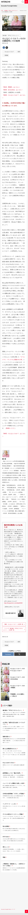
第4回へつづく (10, 428)
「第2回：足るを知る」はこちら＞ (12, 90)
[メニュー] (26, 1)
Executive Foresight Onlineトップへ (7, 909)
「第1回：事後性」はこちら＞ (11, 87)
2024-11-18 (5, 43)
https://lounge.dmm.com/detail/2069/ (13, 603)
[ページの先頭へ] (26, 911)
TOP (2, 10)
